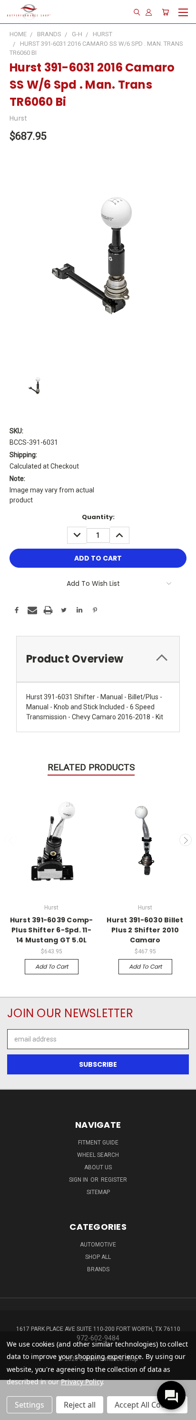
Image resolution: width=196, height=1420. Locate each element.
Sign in (79, 1179)
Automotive (98, 1244)
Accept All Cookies (147, 1405)
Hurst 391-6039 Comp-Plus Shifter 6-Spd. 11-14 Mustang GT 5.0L (51, 930)
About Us (98, 1167)
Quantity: (98, 516)
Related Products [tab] (91, 767)
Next (185, 840)
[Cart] (165, 11)
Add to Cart (51, 966)
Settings (29, 1405)
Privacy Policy (81, 1381)
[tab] (98, 659)
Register (114, 1179)
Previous (11, 840)
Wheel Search (98, 1155)
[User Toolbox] (149, 11)
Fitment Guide (98, 1142)
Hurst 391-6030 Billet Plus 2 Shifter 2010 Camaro (145, 930)
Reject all (80, 1405)
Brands (98, 1269)
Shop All (98, 1257)
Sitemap (98, 1192)
